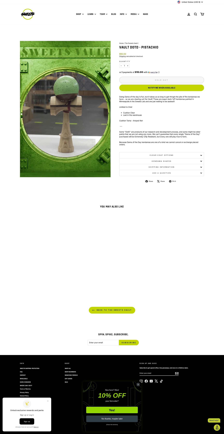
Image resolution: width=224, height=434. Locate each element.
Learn (91, 14)
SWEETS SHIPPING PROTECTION (29, 368)
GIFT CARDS (68, 379)
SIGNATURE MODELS (71, 375)
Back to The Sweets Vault (114, 310)
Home (121, 43)
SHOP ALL (68, 368)
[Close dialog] (138, 384)
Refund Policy (24, 396)
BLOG (113, 14)
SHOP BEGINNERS (70, 372)
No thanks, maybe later (112, 419)
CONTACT (23, 375)
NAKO (145, 14)
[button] (161, 72)
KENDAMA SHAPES (161, 161)
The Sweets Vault (131, 43)
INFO (122, 14)
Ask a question (161, 173)
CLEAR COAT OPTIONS (161, 155)
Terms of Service (25, 389)
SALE (66, 382)
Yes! (112, 410)
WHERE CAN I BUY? (26, 386)
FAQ (21, 372)
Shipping (122, 56)
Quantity (124, 61)
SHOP (79, 14)
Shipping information (161, 167)
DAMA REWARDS (25, 382)
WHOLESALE (24, 379)
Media (134, 14)
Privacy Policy (24, 392)
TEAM (102, 14)
